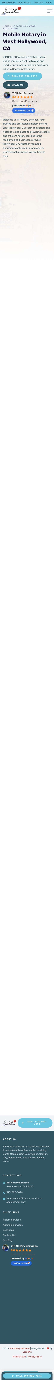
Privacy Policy (34, 1356)
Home (6, 26)
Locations (19, 26)
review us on (22, 110)
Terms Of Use (19, 1356)
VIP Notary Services (22, 93)
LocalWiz (27, 1352)
